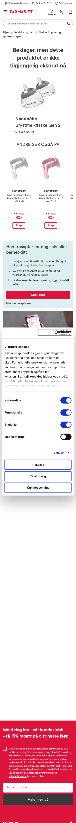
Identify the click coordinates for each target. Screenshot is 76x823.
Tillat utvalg (38, 476)
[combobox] (38, 23)
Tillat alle (38, 464)
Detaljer (58, 452)
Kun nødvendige (38, 487)
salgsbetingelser (18, 776)
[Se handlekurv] (70, 11)
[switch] (66, 412)
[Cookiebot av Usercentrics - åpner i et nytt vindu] (55, 333)
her (52, 772)
